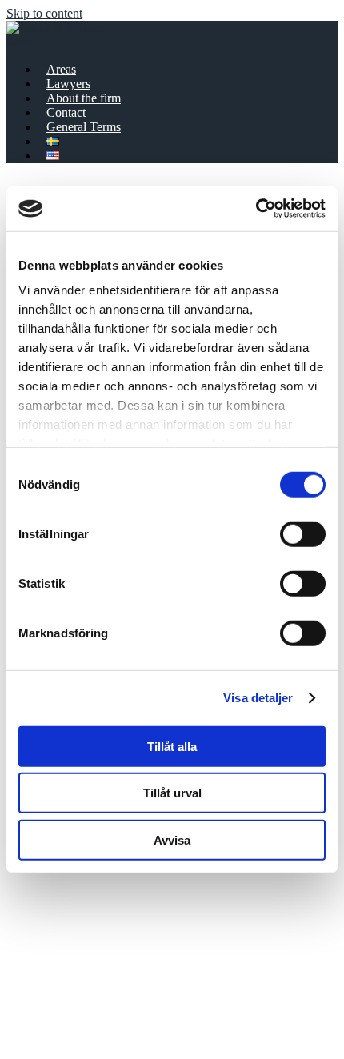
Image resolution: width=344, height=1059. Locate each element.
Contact (66, 112)
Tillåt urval (172, 793)
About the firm (83, 98)
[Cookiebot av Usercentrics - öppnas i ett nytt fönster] (256, 208)
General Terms (83, 127)
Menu (21, 42)
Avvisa (172, 839)
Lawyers (68, 83)
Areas (61, 69)
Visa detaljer (258, 698)
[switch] (303, 533)
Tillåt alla (172, 746)
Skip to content (44, 13)
